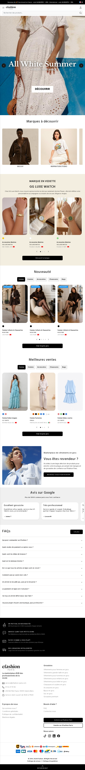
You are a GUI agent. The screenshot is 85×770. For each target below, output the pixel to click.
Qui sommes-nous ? (9, 708)
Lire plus (76, 532)
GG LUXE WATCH (7, 245)
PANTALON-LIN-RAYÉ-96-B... (38, 423)
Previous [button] (4, 65)
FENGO (32, 420)
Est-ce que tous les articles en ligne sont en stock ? (21, 568)
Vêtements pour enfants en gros (56, 679)
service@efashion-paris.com (15, 683)
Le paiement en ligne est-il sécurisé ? (15, 589)
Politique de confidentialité (12, 714)
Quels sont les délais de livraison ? (14, 554)
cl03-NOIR (5, 335)
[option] (42, 65)
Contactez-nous (50, 711)
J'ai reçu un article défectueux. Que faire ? (17, 596)
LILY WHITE (5, 420)
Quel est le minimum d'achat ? (13, 561)
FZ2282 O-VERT (61, 247)
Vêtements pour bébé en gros (55, 682)
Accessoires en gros (51, 688)
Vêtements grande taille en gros (56, 673)
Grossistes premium (51, 697)
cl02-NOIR (33, 335)
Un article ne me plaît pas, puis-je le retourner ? (19, 582)
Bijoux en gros (49, 691)
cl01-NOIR (61, 335)
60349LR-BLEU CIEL (8, 423)
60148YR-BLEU (62, 423)
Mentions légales (8, 717)
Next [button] (81, 65)
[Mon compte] (80, 8)
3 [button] (44, 251)
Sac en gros (48, 694)
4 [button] (45, 339)
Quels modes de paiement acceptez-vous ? (17, 547)
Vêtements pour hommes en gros (56, 676)
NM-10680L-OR (7, 247)
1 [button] (40, 251)
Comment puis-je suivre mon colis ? (15, 575)
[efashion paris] (12, 7)
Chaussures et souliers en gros (55, 685)
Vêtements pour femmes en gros (56, 670)
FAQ (45, 708)
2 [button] (42, 251)
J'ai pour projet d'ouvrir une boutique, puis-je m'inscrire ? (22, 603)
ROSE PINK (5, 332)
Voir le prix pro (42, 346)
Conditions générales (10, 711)
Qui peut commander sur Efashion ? (15, 540)
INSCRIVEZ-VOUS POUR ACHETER (58, 474)
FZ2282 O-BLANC (34, 247)
